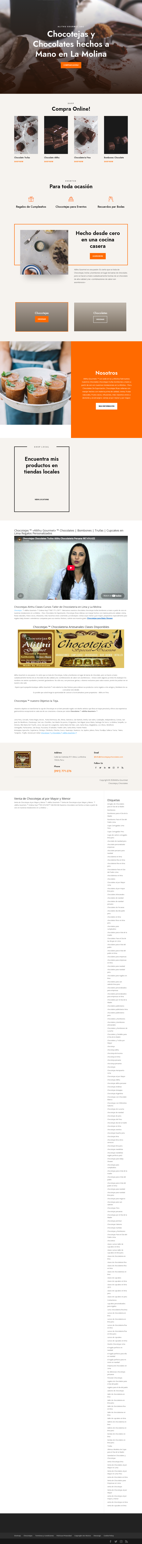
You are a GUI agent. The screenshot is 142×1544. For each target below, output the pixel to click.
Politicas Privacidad (64, 1536)
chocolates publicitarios (115, 1006)
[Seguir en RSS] (122, 767)
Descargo (97, 1536)
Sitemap (17, 1536)
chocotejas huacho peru (116, 1133)
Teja (55, 700)
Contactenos (112, 1300)
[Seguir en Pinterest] (118, 767)
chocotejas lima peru (114, 1146)
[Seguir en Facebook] (96, 767)
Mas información (106, 406)
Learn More (98, 256)
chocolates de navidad (115, 898)
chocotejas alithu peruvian (116, 1083)
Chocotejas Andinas (114, 1087)
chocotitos (111, 1241)
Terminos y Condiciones (44, 1536)
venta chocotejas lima (115, 1462)
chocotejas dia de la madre (117, 1123)
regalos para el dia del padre (117, 1387)
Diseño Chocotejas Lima (116, 1344)
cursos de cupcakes (114, 1337)
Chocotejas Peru (113, 1208)
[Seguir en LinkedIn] (104, 767)
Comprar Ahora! (71, 65)
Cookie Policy (109, 1536)
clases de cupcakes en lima (117, 1281)
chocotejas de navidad (115, 1112)
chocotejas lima (113, 1136)
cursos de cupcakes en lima (117, 1341)
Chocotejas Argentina (115, 1093)
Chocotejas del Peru (114, 1119)
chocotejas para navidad (116, 1189)
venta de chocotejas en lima (117, 1502)
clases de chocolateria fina (116, 1262)
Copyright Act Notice (82, 1536)
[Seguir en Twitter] (100, 767)
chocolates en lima (114, 917)
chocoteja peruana (114, 1060)
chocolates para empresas (116, 957)
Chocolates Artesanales (115, 894)
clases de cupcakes (114, 1278)
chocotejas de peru (114, 1116)
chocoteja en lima (113, 1057)
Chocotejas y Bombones (116, 1231)
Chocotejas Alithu (113, 1080)
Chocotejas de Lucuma (115, 1109)
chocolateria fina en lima (116, 860)
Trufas (109, 1446)
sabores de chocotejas (115, 1391)
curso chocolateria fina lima (117, 1310)
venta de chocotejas (114, 1487)
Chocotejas (21, 530)
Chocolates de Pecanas (115, 907)
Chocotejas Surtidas (114, 1228)
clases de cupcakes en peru (117, 1297)
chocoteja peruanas (114, 1063)
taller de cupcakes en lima (116, 1418)
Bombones (111, 810)
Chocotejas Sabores (114, 1224)
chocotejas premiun (114, 1221)
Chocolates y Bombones (116, 1019)
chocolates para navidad (116, 966)
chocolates (111, 879)
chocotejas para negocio (116, 1199)
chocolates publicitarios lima (117, 1009)
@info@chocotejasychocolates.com (108, 757)
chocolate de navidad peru (116, 841)
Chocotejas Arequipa (114, 1090)
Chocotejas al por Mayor (116, 1076)
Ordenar (42, 319)
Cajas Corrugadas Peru (115, 831)
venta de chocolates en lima (117, 1477)
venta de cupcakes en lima (116, 1505)
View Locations (42, 499)
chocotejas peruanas (114, 1211)
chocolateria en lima (114, 857)
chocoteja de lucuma (114, 1053)
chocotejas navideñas (115, 1149)
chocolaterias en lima (115, 875)
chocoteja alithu (113, 1050)
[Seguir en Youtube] (109, 767)
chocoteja (111, 1046)
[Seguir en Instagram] (113, 767)
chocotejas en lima (114, 1126)
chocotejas (111, 1067)
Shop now (18, 161)
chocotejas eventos (114, 1129)
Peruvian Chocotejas (114, 1378)
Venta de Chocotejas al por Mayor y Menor (42, 799)
